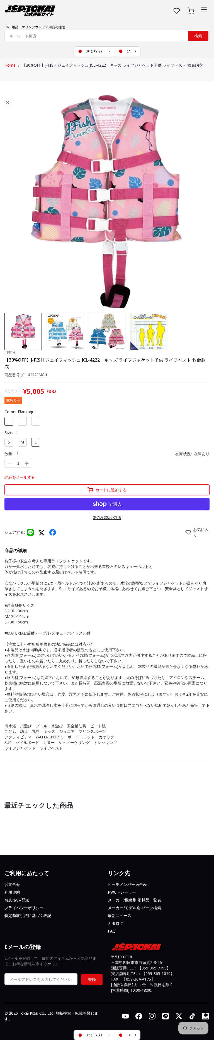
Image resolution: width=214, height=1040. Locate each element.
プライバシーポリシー (23, 907)
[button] (204, 9)
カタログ (115, 923)
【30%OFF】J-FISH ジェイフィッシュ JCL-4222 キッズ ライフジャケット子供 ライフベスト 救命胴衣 (112, 65)
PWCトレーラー (122, 892)
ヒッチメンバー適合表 (127, 884)
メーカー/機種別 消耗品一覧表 (134, 900)
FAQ (112, 931)
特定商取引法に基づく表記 (27, 915)
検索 (198, 36)
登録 (92, 979)
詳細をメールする (19, 477)
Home (10, 65)
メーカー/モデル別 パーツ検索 (134, 907)
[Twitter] (41, 532)
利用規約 (12, 892)
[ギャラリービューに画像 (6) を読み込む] (148, 331)
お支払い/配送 (16, 900)
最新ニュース (119, 915)
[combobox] (107, 36)
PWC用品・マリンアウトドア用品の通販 (34, 27)
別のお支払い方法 (107, 517)
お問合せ (12, 884)
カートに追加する (111, 489)
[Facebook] (52, 532)
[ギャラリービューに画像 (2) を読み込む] (65, 331)
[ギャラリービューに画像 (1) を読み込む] (23, 331)
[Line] (30, 532)
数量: (11, 453)
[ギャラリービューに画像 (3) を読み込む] (106, 331)
